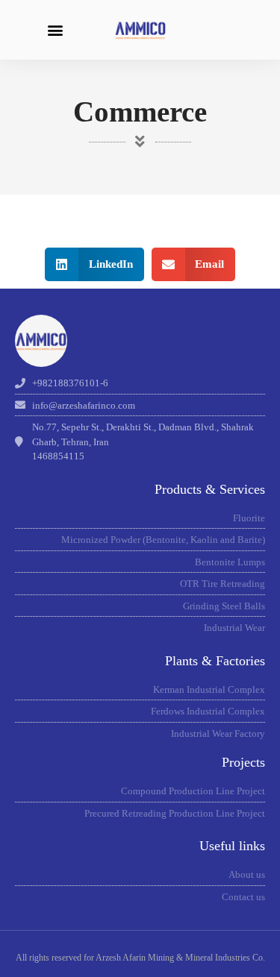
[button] (55, 30)
